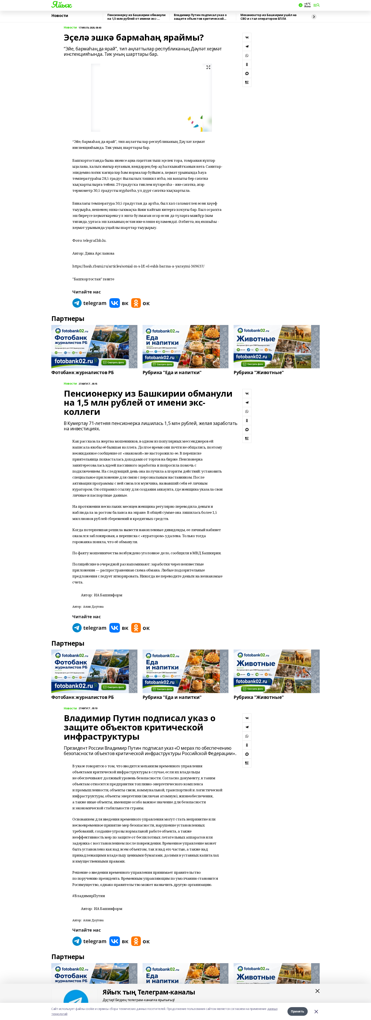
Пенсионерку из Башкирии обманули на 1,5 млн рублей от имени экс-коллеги (136, 16)
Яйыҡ (61, 4)
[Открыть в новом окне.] (89, 303)
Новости (59, 15)
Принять (297, 1011)
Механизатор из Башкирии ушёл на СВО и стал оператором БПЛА (268, 16)
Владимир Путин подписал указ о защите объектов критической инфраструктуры (200, 16)
